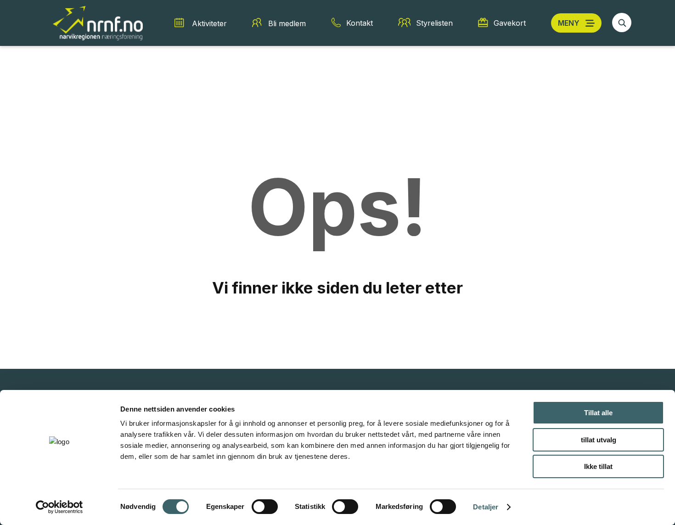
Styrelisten (434, 23)
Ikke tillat (598, 466)
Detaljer (485, 507)
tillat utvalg (598, 440)
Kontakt (359, 23)
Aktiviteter (209, 23)
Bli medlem (287, 23)
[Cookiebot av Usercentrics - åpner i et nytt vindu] (59, 507)
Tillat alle (598, 413)
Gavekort (510, 23)
